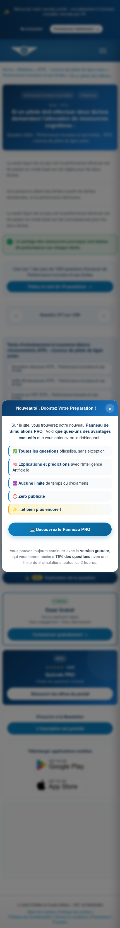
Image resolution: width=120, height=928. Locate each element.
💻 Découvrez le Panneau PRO (60, 529)
